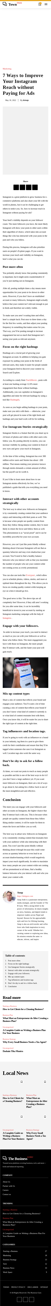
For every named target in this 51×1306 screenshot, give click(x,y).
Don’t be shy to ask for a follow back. (23, 983)
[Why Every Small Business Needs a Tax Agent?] (37, 1120)
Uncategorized (8, 1027)
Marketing (7, 69)
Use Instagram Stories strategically (21, 967)
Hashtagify (14, 400)
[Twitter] (22, 187)
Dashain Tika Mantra (13, 1051)
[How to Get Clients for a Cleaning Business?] (14, 1085)
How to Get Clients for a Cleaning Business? (23, 1009)
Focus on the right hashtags (18, 964)
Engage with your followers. (19, 973)
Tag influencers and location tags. (21, 980)
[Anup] (9, 918)
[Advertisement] (25, 35)
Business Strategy (9, 1039)
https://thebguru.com (25, 896)
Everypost (30, 575)
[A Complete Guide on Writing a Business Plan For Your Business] (14, 1120)
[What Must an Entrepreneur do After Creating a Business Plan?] (37, 1085)
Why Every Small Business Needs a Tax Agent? (25, 1042)
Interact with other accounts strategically (23, 970)
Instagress (7, 618)
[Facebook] (16, 187)
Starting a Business (10, 1006)
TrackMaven (31, 380)
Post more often (14, 961)
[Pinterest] (28, 187)
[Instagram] (25, 1299)
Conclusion (12, 986)
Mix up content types (16, 977)
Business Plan (8, 1015)
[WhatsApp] (35, 187)
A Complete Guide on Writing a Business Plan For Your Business (13, 1136)
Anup (26, 100)
